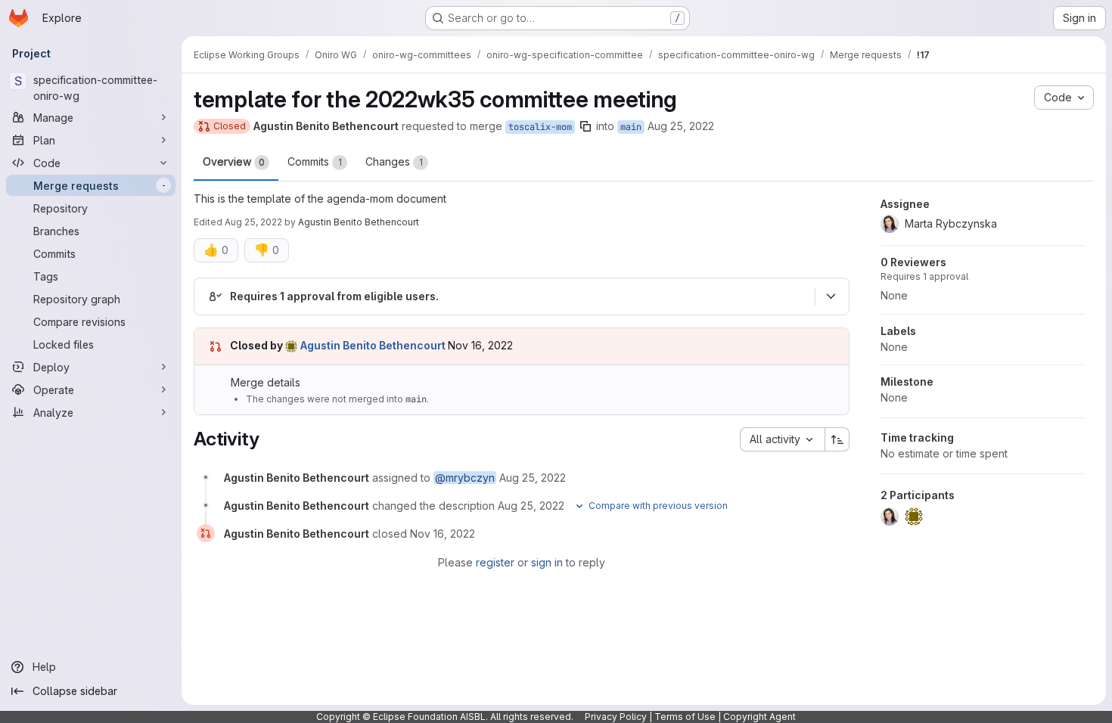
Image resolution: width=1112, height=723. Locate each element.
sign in (547, 562)
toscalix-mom (540, 127)
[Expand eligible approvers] (831, 296)
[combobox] (782, 439)
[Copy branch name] (585, 126)
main (630, 127)
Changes (394, 161)
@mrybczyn (465, 477)
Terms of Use (685, 716)
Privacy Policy (616, 716)
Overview (234, 161)
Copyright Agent (759, 716)
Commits (314, 161)
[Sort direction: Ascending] (837, 439)
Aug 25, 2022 (681, 125)
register (495, 562)
